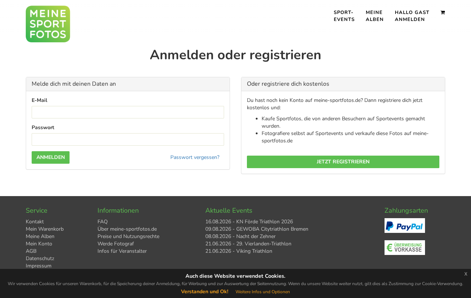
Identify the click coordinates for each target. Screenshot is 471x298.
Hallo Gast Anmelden (412, 16)
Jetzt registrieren (343, 161)
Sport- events (344, 16)
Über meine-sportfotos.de (127, 229)
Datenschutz (40, 258)
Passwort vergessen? (194, 157)
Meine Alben (375, 16)
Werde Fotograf (116, 243)
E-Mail (39, 100)
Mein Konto (39, 243)
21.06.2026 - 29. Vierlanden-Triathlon (248, 243)
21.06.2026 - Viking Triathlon (238, 251)
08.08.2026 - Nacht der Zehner (240, 236)
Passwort (43, 127)
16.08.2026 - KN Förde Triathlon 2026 (249, 221)
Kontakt (35, 221)
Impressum (39, 265)
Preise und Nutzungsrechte (128, 236)
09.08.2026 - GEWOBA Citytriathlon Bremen (256, 229)
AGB (31, 251)
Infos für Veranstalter (122, 251)
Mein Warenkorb (45, 229)
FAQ (103, 221)
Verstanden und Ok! (204, 291)
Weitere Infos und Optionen (263, 292)
